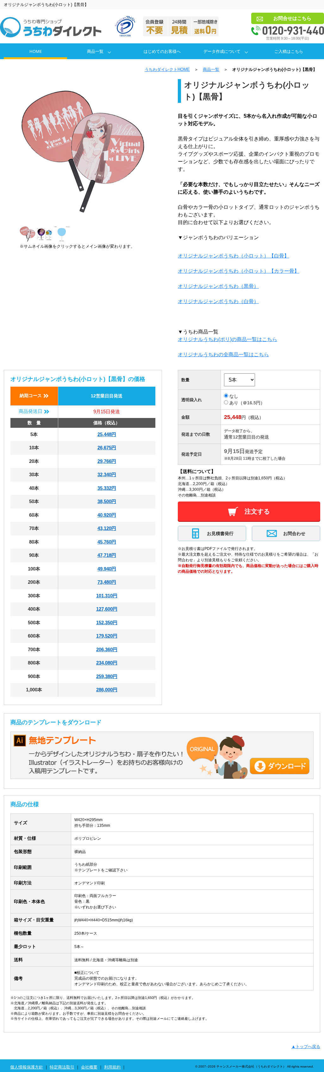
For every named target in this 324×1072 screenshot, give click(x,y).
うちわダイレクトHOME (167, 69)
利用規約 (112, 1067)
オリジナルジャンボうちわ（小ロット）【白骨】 (233, 256)
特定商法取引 (62, 1067)
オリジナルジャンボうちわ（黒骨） (218, 286)
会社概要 (89, 1067)
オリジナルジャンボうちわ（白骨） (218, 301)
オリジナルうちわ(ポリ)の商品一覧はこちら (227, 339)
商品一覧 (95, 51)
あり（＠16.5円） (247, 402)
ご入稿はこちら (288, 51)
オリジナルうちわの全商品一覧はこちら (223, 354)
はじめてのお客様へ (162, 51)
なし (233, 396)
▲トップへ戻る (305, 1046)
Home (35, 51)
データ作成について (221, 51)
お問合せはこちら (292, 18)
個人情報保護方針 (26, 1067)
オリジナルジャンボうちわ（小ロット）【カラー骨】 (238, 271)
